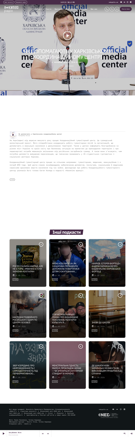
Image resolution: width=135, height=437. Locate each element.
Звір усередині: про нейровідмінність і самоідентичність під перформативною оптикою (25, 371)
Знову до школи (101, 322)
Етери (67, 46)
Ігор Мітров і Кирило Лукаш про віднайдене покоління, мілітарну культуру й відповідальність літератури (65, 321)
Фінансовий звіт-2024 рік (34, 413)
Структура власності (29, 411)
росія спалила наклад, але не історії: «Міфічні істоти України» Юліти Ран (28, 269)
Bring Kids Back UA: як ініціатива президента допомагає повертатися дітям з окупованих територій (65, 269)
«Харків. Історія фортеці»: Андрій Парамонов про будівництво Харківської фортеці (106, 267)
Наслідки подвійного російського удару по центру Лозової (25, 320)
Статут (50, 413)
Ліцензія (60, 413)
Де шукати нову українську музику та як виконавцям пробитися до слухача (107, 369)
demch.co (27, 424)
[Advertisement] (67, 116)
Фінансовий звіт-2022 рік (50, 411)
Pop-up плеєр (126, 9)
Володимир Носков (61, 62)
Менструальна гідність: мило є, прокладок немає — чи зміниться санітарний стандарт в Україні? (67, 369)
